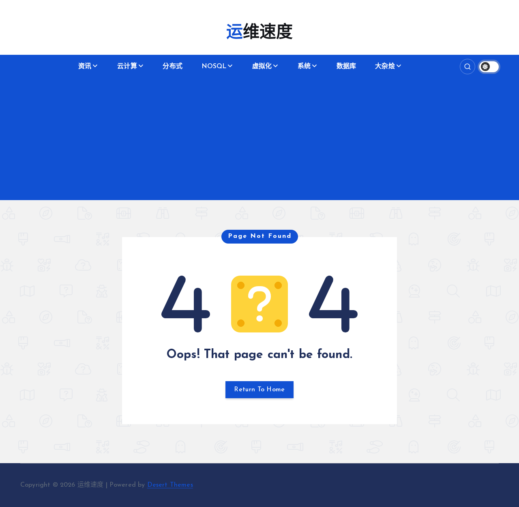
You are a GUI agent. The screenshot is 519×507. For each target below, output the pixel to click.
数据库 (346, 66)
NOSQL (214, 66)
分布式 (172, 66)
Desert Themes (170, 485)
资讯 (84, 66)
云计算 (127, 66)
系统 (304, 66)
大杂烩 (385, 66)
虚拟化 (262, 66)
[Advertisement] (259, 139)
